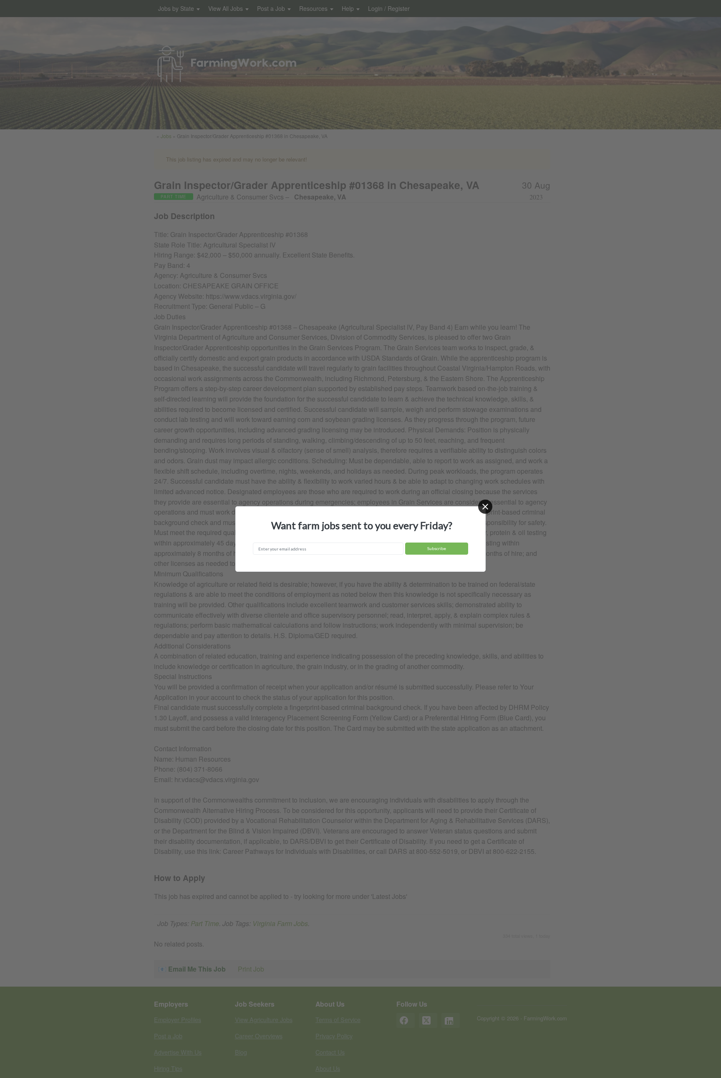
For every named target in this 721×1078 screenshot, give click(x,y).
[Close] (485, 507)
